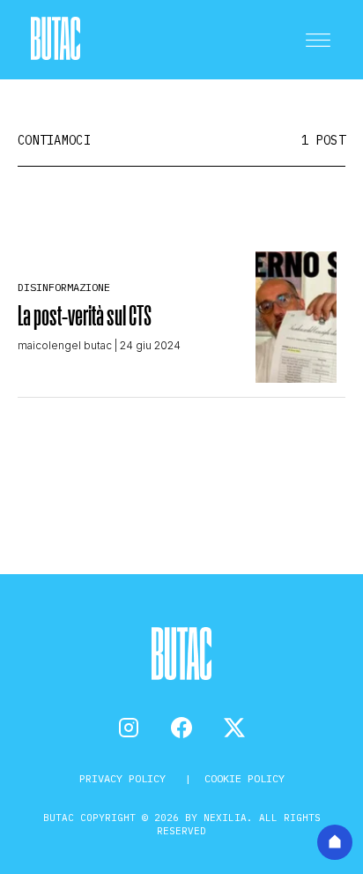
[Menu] (318, 40)
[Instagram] (128, 727)
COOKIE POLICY (244, 778)
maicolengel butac (65, 345)
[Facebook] (181, 727)
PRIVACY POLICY (125, 778)
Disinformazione (64, 287)
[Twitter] (234, 727)
